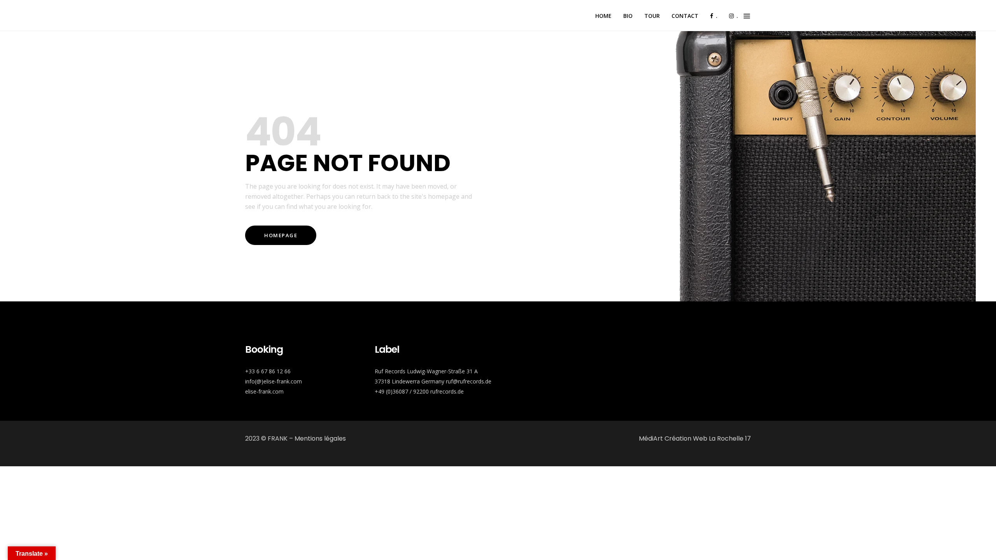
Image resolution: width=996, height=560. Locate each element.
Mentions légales (320, 438)
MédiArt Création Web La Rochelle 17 (695, 438)
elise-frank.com (264, 391)
